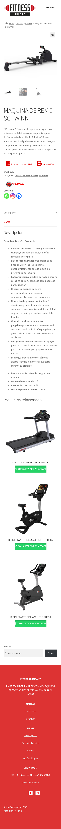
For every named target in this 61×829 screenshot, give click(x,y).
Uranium (30, 718)
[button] (52, 34)
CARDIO (19, 23)
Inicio (11, 23)
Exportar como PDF (21, 164)
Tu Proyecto (30, 735)
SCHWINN (43, 175)
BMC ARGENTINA (13, 811)
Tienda (30, 750)
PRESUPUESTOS (30, 782)
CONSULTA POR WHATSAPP (31, 468)
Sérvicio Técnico (30, 743)
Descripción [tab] (10, 212)
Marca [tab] (7, 221)
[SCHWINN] (15, 184)
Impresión (48, 164)
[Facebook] (19, 196)
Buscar (7, 646)
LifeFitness (30, 711)
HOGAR (26, 175)
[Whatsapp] (6, 196)
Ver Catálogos (30, 758)
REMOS (28, 23)
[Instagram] (12, 196)
